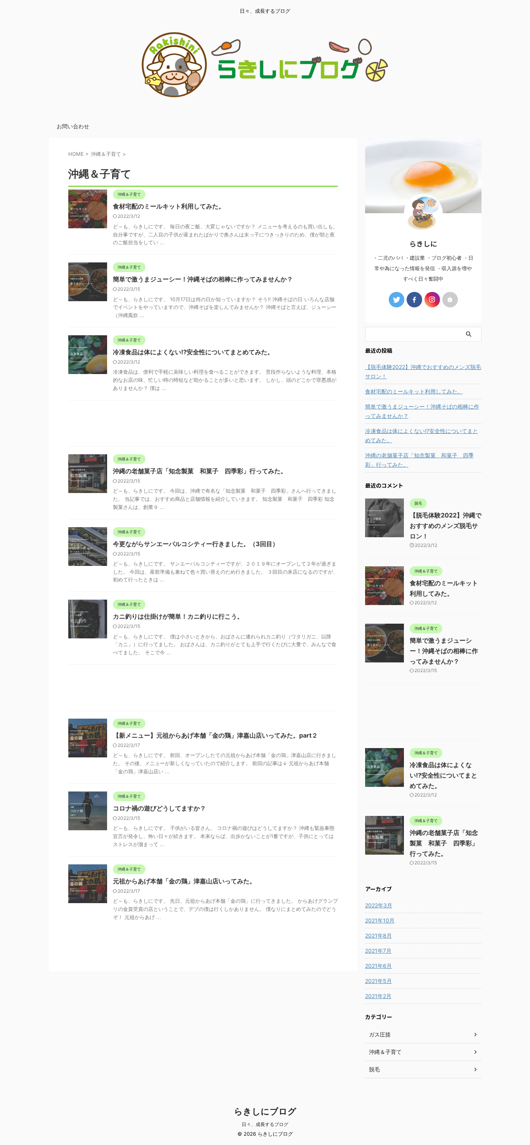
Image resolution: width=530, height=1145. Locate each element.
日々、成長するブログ (265, 1124)
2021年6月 (378, 965)
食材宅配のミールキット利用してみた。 (169, 206)
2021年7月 (378, 950)
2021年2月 (378, 996)
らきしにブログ (265, 1111)
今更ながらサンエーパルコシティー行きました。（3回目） (196, 544)
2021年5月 (378, 981)
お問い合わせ (73, 126)
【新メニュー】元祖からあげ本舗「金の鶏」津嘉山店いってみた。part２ (215, 735)
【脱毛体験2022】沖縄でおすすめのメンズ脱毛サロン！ (423, 371)
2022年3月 (378, 905)
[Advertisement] (203, 425)
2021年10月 (380, 920)
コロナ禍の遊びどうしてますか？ (159, 808)
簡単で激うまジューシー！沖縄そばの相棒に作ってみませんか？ (203, 279)
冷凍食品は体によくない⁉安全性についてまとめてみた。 (193, 352)
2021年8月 (378, 935)
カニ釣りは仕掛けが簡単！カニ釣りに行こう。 (178, 616)
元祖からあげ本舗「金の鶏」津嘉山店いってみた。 (184, 881)
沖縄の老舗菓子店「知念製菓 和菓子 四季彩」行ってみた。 (200, 471)
